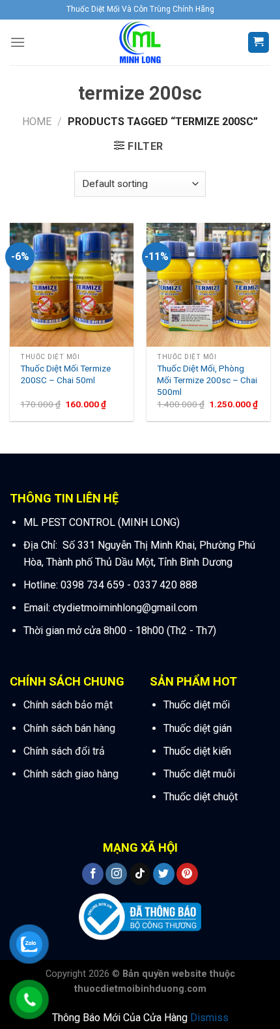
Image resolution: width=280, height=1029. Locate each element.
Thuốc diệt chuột (200, 796)
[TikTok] (140, 874)
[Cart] (259, 42)
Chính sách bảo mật (68, 705)
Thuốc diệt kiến (197, 751)
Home (36, 121)
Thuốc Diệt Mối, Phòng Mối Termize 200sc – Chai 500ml (207, 379)
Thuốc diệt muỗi (199, 774)
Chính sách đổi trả (64, 751)
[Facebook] (93, 874)
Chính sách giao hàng (71, 774)
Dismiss (209, 1017)
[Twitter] (164, 874)
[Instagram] (116, 874)
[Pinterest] (187, 874)
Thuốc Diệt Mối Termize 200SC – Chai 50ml (65, 374)
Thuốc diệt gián (197, 728)
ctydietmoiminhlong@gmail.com (123, 607)
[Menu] (17, 42)
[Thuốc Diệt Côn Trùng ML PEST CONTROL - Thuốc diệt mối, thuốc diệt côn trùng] (140, 42)
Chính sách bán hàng (69, 728)
